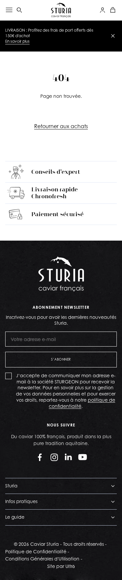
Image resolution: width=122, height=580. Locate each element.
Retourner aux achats (61, 126)
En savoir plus (17, 41)
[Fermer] (113, 36)
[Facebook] (39, 457)
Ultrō (70, 566)
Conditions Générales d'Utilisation (42, 558)
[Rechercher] (19, 10)
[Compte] (102, 10)
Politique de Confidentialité (35, 551)
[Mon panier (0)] (113, 10)
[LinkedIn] (68, 457)
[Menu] (9, 10)
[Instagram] (54, 457)
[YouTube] (82, 457)
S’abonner (61, 359)
